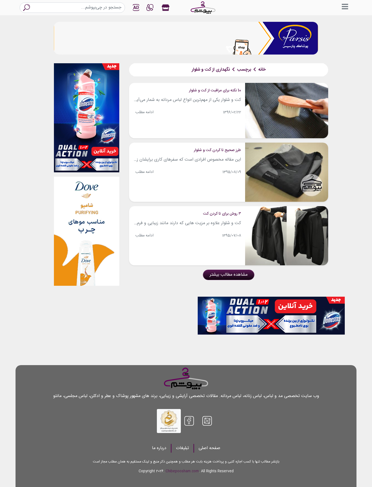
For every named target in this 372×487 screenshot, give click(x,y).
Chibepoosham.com (182, 471)
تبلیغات (182, 448)
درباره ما (159, 448)
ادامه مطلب (144, 112)
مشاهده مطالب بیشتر (229, 274)
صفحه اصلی (209, 448)
